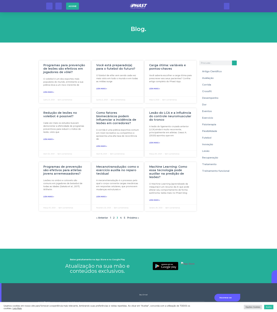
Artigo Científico (212, 71)
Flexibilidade (209, 131)
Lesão (205, 151)
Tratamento (209, 164)
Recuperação (210, 157)
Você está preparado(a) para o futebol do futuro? (115, 66)
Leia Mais (17, 308)
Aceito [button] (269, 307)
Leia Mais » (48, 92)
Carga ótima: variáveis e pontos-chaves (167, 66)
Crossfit (207, 91)
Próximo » (133, 217)
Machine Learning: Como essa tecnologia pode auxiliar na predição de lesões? (168, 172)
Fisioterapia (209, 124)
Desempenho (210, 98)
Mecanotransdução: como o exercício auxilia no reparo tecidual (117, 170)
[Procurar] (234, 63)
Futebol (206, 137)
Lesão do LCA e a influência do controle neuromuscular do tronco (170, 116)
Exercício (207, 117)
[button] (226, 6)
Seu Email (143, 295)
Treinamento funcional (215, 171)
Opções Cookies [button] (253, 307)
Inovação (207, 144)
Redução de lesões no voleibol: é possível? (60, 114)
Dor (204, 104)
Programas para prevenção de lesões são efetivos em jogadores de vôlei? (64, 68)
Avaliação (208, 78)
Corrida (206, 84)
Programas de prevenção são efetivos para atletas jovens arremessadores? (62, 170)
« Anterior (102, 217)
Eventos (207, 111)
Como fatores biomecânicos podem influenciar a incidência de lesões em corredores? (116, 118)
